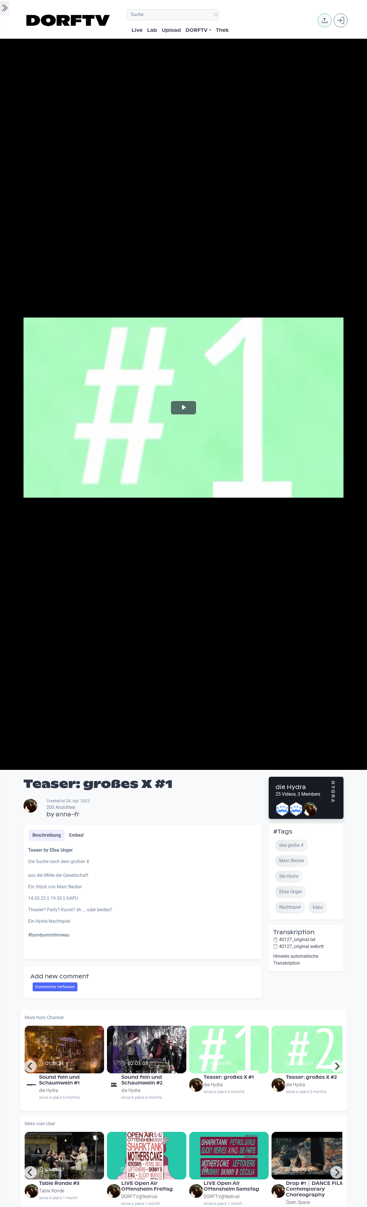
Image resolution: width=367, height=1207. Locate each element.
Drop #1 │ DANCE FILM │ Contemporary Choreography (317, 1189)
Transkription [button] (294, 932)
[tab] (47, 835)
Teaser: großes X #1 (229, 1077)
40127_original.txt (297, 939)
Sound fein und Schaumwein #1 (59, 1080)
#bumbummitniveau (48, 935)
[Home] (69, 20)
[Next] (336, 1066)
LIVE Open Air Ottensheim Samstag (231, 1186)
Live (137, 30)
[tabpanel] (142, 901)
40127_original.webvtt (301, 946)
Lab (152, 30)
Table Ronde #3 (59, 1183)
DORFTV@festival (139, 1196)
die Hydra (291, 787)
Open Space (298, 1202)
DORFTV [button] (197, 30)
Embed (76, 835)
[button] (324, 20)
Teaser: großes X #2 (311, 1077)
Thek (222, 30)
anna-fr (67, 814)
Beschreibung (46, 835)
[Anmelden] (341, 20)
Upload (171, 30)
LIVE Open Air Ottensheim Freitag (147, 1186)
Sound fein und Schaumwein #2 (142, 1080)
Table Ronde (51, 1191)
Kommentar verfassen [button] (55, 986)
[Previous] (30, 1066)
